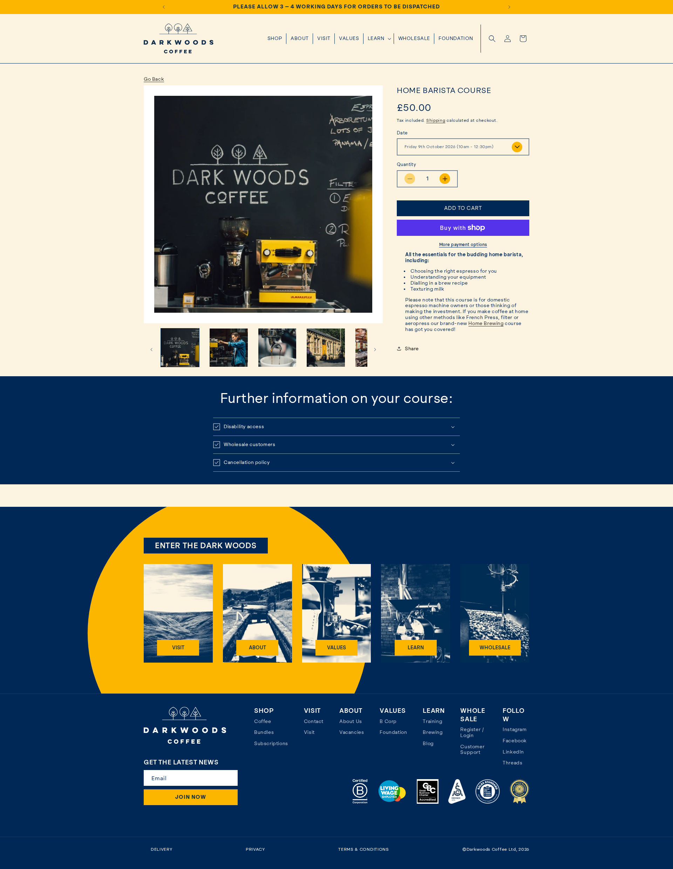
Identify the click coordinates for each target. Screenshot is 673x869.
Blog (428, 743)
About (257, 647)
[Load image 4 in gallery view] (326, 348)
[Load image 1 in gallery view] (180, 348)
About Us (350, 721)
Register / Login (472, 732)
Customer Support (472, 749)
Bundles (264, 732)
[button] (378, 38)
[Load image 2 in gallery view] (229, 348)
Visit (178, 647)
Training (432, 721)
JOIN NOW (190, 797)
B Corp (388, 721)
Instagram (514, 729)
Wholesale (495, 647)
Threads (512, 762)
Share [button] (412, 348)
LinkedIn (513, 752)
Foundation (393, 732)
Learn (416, 647)
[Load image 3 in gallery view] (277, 348)
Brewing (432, 732)
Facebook (515, 740)
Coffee (262, 721)
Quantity (406, 164)
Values (336, 647)
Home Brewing (485, 323)
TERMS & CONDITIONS (363, 849)
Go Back (154, 79)
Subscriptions (271, 743)
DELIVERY (161, 849)
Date (402, 132)
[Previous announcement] (163, 7)
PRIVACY (255, 849)
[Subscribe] (229, 778)
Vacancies (351, 732)
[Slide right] (375, 349)
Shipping (436, 120)
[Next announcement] (509, 7)
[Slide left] (151, 349)
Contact (314, 721)
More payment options (463, 244)
